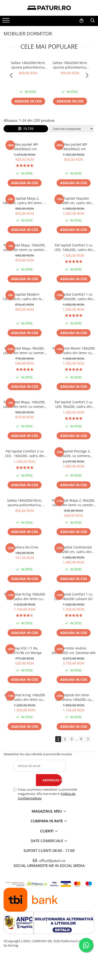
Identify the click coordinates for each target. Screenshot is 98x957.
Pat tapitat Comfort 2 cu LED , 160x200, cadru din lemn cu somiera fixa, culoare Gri (24, 453)
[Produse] (6, 21)
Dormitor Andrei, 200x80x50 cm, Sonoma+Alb (73, 650)
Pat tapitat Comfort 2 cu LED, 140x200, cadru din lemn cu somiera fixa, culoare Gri (73, 247)
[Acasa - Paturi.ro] (49, 8)
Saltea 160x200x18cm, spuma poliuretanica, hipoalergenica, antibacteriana (70, 64)
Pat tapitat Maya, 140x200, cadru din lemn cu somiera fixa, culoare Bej (24, 404)
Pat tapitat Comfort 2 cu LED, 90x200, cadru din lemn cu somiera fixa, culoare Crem (74, 404)
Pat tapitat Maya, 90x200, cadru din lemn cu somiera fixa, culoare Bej (24, 350)
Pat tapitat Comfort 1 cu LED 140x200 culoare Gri (73, 596)
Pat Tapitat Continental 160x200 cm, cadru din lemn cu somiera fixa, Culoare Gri (73, 549)
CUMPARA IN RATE (47, 821)
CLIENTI (47, 831)
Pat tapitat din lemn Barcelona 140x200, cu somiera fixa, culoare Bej (73, 697)
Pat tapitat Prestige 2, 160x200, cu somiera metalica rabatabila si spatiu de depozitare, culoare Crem (73, 453)
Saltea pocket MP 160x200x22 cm (24, 146)
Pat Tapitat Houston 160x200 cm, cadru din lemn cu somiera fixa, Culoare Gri (73, 200)
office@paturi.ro (51, 860)
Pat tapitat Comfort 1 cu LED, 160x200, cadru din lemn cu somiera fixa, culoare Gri (73, 296)
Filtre (28, 128)
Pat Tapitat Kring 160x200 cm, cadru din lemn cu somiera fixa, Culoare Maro (24, 596)
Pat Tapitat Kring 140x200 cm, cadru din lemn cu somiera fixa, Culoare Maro (24, 697)
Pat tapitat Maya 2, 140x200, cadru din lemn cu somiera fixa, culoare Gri (24, 200)
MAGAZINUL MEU (47, 811)
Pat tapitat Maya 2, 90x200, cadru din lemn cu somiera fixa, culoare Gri (73, 502)
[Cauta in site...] (92, 20)
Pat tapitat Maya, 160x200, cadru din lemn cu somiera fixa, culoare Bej (24, 247)
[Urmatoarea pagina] (88, 739)
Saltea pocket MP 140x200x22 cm (73, 146)
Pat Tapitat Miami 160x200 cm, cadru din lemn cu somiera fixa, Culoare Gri (74, 350)
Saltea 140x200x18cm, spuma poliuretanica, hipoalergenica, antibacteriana (28, 64)
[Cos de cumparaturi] (81, 20)
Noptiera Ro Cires (24, 547)
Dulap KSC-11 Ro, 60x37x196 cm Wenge (24, 650)
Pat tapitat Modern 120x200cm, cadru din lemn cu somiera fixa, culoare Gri (24, 296)
